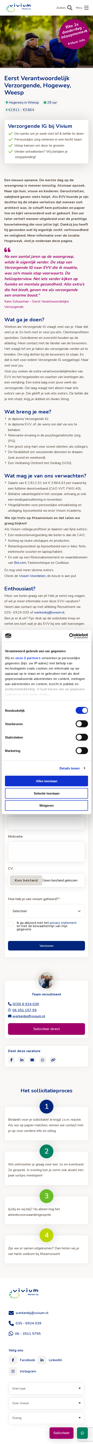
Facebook (27, 1360)
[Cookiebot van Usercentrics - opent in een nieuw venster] (69, 636)
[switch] (82, 723)
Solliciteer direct (46, 1029)
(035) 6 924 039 (25, 1004)
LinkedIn (55, 1360)
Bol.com (20, 562)
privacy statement (63, 923)
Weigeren (46, 805)
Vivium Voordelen (32, 576)
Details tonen (69, 768)
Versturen (46, 946)
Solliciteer (61, 1433)
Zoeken (61, 8)
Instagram (28, 1371)
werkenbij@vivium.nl (49, 612)
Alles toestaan (46, 781)
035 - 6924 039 (28, 1323)
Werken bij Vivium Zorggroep (23, 1293)
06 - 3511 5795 (28, 1333)
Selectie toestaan (46, 793)
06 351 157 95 (24, 1010)
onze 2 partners (28, 658)
